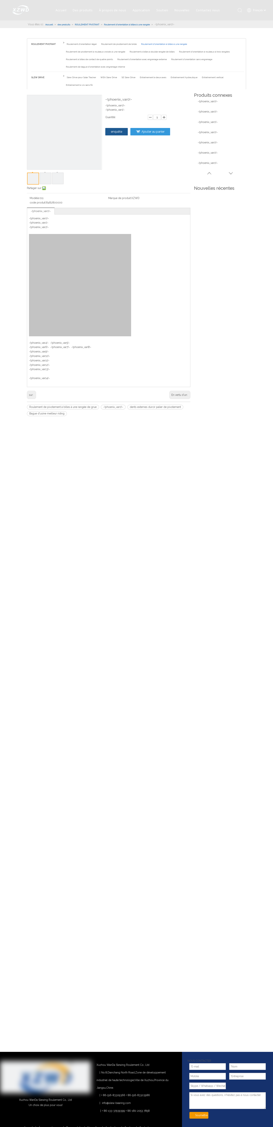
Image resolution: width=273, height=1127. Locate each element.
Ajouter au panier (153, 131)
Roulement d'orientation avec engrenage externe (142, 59)
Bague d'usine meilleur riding (46, 413)
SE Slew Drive (128, 77)
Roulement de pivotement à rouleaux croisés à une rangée (95, 51)
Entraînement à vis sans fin (79, 85)
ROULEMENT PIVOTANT (43, 44)
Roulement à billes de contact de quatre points (89, 59)
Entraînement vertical (212, 77)
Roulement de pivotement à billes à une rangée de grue (63, 406)
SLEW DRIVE (37, 77)
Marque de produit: (119, 198)
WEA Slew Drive (108, 77)
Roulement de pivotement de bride (119, 44)
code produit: (38, 202)
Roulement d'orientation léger (82, 44)
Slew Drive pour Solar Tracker (81, 77)
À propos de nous (112, 10)
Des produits (83, 10)
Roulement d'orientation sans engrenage (191, 59)
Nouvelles (181, 10)
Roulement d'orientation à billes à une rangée (164, 44)
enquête (116, 131)
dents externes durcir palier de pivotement (155, 406)
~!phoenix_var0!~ (41, 211)
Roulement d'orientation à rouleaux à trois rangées (204, 51)
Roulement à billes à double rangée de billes (152, 51)
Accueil (61, 10)
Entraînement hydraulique (184, 77)
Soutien (162, 10)
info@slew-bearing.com (116, 1103)
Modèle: (35, 198)
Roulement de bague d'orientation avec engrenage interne (95, 66)
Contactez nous (208, 10)
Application (141, 10)
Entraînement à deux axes (153, 77)
